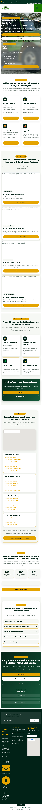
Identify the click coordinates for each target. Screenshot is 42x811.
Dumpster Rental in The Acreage (11, 520)
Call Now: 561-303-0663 (21, 66)
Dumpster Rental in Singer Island (11, 470)
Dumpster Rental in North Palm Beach (12, 461)
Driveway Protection (21, 687)
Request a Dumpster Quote (21, 396)
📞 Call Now (21, 683)
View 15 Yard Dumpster (21, 236)
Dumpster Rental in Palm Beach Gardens (13, 459)
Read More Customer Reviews (21, 589)
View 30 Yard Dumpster (21, 305)
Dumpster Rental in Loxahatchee (11, 517)
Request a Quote (21, 38)
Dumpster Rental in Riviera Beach (12, 485)
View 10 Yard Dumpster (21, 202)
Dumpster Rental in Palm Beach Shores (13, 468)
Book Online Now (21, 392)
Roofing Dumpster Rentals (11, 142)
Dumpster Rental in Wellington (11, 524)
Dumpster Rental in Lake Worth (11, 481)
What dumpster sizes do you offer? (13, 621)
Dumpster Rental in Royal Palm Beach (12, 490)
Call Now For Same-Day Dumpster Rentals (19, 538)
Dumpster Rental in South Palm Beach (12, 509)
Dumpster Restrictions (21, 691)
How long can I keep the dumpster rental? (15, 636)
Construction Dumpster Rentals (31, 118)
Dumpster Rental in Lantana (10, 507)
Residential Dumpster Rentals (11, 118)
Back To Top (21, 804)
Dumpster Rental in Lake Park (11, 466)
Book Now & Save (21, 34)
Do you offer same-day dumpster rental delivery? (17, 626)
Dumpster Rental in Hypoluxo (11, 505)
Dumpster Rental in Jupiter (10, 457)
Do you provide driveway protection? (13, 642)
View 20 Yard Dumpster (21, 270)
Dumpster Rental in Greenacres (11, 483)
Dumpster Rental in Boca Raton (11, 498)
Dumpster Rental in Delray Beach (11, 500)
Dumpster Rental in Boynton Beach (12, 502)
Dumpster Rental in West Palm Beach (12, 478)
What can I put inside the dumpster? (13, 631)
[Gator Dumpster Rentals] (5, 8)
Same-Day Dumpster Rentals (31, 142)
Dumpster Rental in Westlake (11, 522)
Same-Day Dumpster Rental (21, 689)
